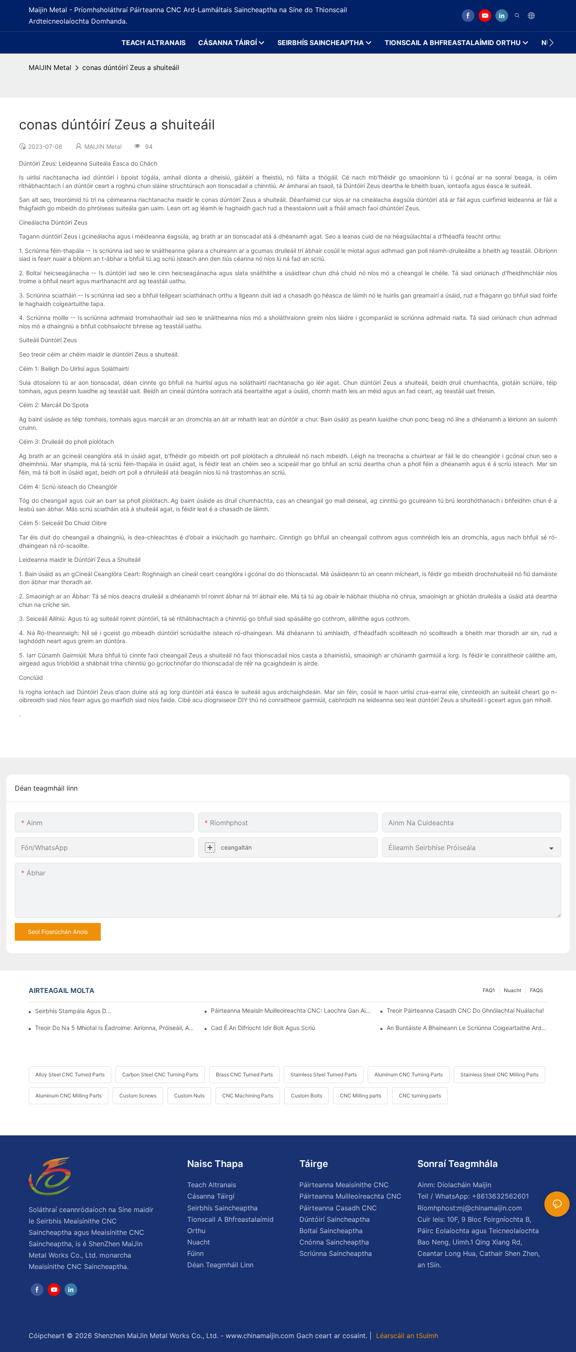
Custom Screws (137, 1095)
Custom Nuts (189, 1095)
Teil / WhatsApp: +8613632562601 (473, 1196)
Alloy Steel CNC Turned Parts (70, 1074)
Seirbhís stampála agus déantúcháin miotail (73, 1010)
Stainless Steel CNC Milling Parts (499, 1074)
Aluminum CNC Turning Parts (408, 1074)
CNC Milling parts (360, 1095)
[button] (551, 42)
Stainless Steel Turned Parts (324, 1074)
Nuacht (512, 990)
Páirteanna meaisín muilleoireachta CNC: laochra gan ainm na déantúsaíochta (291, 1010)
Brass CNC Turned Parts (244, 1074)
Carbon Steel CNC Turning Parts (160, 1074)
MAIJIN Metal (50, 67)
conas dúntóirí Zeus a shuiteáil (130, 67)
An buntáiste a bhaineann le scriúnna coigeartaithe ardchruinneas (467, 1027)
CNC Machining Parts (247, 1095)
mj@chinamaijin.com (489, 1208)
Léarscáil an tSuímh (406, 1335)
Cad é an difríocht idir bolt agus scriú (263, 1027)
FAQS (536, 990)
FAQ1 (489, 990)
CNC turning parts (420, 1095)
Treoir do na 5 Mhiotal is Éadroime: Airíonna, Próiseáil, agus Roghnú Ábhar (115, 1027)
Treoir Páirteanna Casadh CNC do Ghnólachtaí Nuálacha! (465, 1010)
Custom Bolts (306, 1095)
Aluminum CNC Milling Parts (68, 1095)
